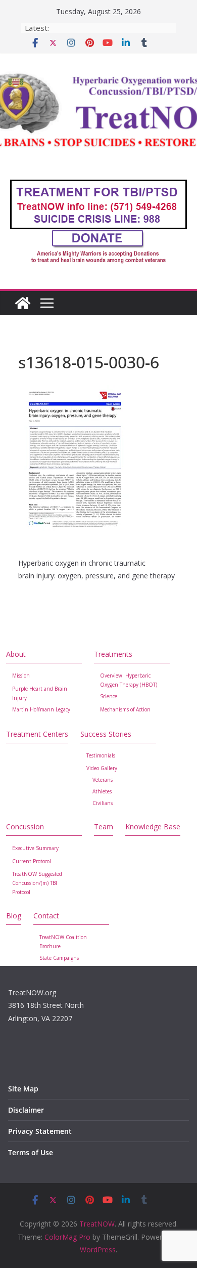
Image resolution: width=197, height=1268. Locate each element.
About (16, 654)
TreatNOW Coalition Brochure (63, 942)
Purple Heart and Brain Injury (39, 693)
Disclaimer (26, 1110)
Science (108, 696)
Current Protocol (31, 861)
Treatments (113, 654)
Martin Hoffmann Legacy (41, 709)
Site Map (23, 1088)
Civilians (102, 803)
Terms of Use (30, 1152)
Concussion (25, 826)
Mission (21, 675)
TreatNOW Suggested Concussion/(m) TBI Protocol (37, 883)
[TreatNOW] (23, 303)
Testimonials (100, 755)
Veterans (102, 779)
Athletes (102, 791)
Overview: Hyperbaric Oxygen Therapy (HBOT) (128, 680)
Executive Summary (35, 848)
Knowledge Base (152, 826)
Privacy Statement (40, 1131)
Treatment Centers (37, 734)
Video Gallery (101, 768)
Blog (13, 915)
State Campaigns (59, 957)
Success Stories (105, 734)
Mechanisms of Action (125, 709)
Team (103, 826)
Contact (46, 915)
